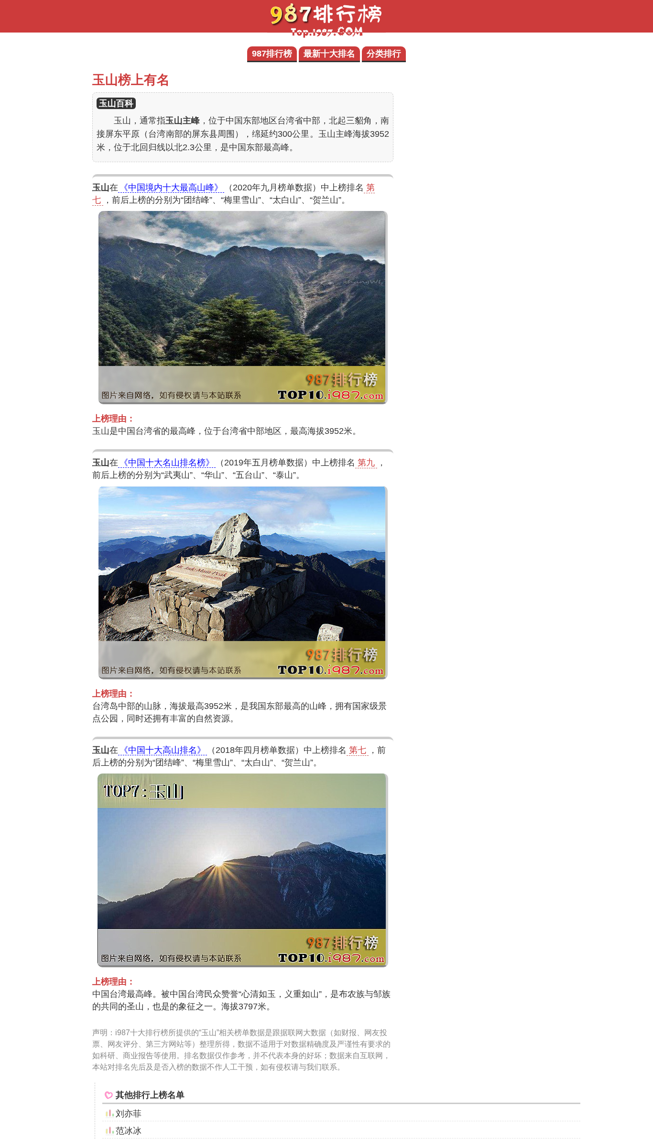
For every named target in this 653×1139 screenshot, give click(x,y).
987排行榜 (272, 53)
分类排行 (384, 53)
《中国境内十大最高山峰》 (171, 187)
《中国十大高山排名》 (163, 750)
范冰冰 (128, 1131)
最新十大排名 (329, 53)
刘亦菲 (128, 1113)
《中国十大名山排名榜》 (167, 462)
